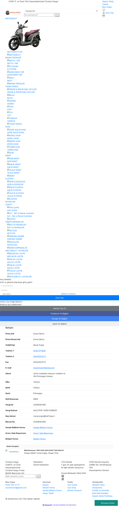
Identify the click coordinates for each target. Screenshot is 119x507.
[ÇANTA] (11, 219)
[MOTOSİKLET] (14, 54)
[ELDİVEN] (12, 199)
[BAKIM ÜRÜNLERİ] (16, 83)
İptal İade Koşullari (100, 493)
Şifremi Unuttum (68, 294)
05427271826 (39, 351)
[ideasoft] (47, 505)
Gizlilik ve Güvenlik (100, 490)
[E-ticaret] (59, 505)
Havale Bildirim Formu (43, 427)
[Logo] (13, 12)
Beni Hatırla (6, 294)
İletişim (46, 485)
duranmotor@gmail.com (44, 368)
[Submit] (38, 476)
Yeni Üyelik (72, 485)
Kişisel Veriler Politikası (102, 496)
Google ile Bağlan (59, 318)
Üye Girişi (71, 487)
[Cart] (103, 15)
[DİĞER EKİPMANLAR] (17, 247)
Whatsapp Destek (108, 503)
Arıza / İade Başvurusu (43, 433)
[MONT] (11, 175)
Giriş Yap (60, 298)
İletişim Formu (39, 439)
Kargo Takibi (48, 493)
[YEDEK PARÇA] (14, 124)
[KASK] (10, 152)
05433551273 (39, 356)
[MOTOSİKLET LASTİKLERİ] (19, 276)
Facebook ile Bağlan (59, 313)
